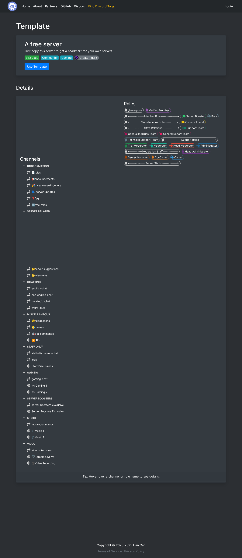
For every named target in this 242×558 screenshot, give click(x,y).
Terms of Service (110, 551)
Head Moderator (183, 145)
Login (229, 6)
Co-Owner (161, 157)
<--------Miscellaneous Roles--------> (152, 122)
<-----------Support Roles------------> (190, 139)
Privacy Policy (134, 551)
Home (26, 6)
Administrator (208, 145)
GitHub (65, 6)
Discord (79, 6)
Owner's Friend (194, 122)
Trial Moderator (137, 145)
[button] (86, 57)
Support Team (195, 128)
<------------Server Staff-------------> (153, 163)
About (37, 6)
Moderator (160, 145)
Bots (214, 116)
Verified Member (158, 110)
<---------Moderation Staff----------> (152, 151)
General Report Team (175, 133)
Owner (178, 157)
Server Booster (195, 116)
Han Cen (139, 545)
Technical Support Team (142, 139)
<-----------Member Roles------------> (153, 116)
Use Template (37, 66)
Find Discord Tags (101, 6)
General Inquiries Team (141, 133)
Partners (51, 6)
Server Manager (137, 157)
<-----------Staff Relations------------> (153, 128)
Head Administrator (196, 151)
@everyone (134, 110)
